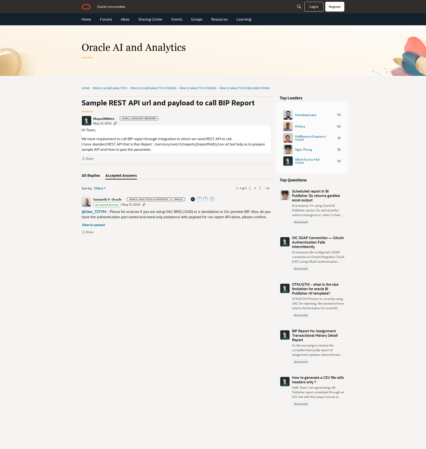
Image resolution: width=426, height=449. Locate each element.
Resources (219, 19)
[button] (86, 121)
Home (86, 19)
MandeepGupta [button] (305, 114)
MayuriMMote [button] (103, 119)
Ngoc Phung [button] (303, 149)
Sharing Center (150, 19)
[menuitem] (111, 7)
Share (87, 158)
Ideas (125, 19)
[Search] (299, 7)
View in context (93, 225)
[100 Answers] (199, 199)
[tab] (91, 175)
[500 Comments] (205, 199)
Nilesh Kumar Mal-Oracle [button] (308, 161)
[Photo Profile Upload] (193, 199)
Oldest (99, 188)
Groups (196, 19)
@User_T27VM (94, 211)
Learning (244, 19)
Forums (106, 19)
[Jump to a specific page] (267, 188)
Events (177, 19)
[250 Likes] (212, 199)
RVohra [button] (300, 126)
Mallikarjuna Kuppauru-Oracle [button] (311, 138)
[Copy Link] (115, 123)
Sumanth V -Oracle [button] (107, 199)
